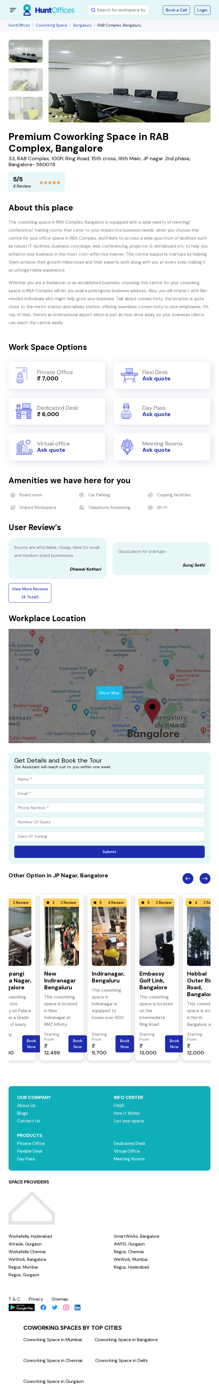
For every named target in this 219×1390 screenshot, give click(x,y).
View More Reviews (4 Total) (30, 592)
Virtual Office (127, 1151)
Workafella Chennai (27, 1252)
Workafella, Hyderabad (30, 1236)
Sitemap (60, 1299)
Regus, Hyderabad (131, 1267)
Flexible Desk (29, 1151)
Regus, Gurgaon (24, 1275)
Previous (187, 878)
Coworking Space (51, 25)
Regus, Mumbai (23, 1267)
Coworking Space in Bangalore (126, 1340)
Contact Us (28, 1121)
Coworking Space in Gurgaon (53, 1381)
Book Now (31, 1043)
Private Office (31, 1143)
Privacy (36, 1299)
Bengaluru (82, 25)
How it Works (127, 1113)
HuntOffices (19, 25)
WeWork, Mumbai (130, 1259)
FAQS (119, 1105)
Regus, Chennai (129, 1252)
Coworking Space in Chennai (52, 1360)
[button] (56, 116)
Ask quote (156, 378)
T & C (14, 1299)
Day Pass (26, 1159)
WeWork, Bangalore (27, 1259)
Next (205, 878)
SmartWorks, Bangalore (136, 1236)
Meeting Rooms (129, 1159)
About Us (26, 1105)
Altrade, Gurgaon (25, 1244)
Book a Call (176, 10)
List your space (129, 1121)
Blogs (22, 1113)
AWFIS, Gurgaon (129, 1244)
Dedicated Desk (129, 1143)
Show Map (109, 693)
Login (202, 10)
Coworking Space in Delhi (121, 1360)
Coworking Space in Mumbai (52, 1340)
